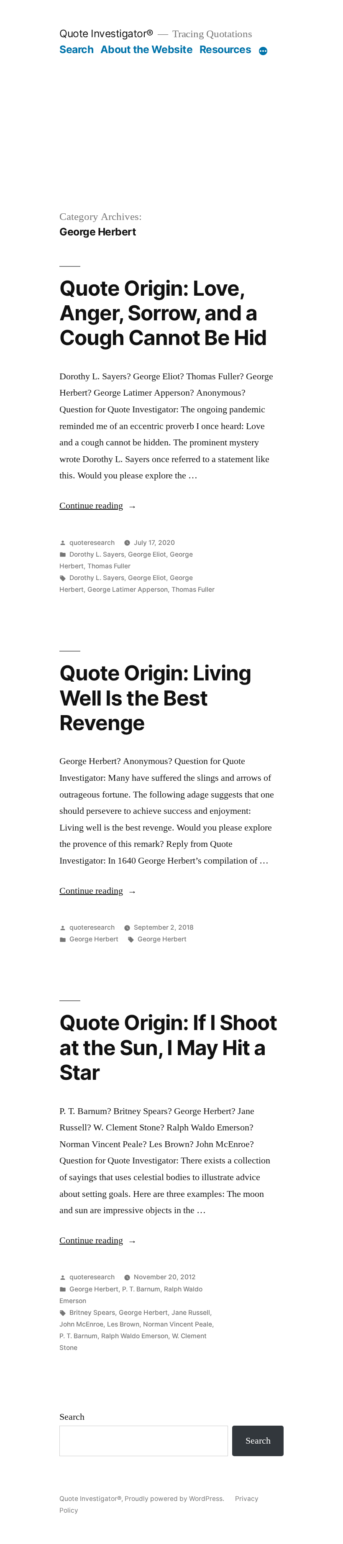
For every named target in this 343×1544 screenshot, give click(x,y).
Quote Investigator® (106, 33)
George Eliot (147, 554)
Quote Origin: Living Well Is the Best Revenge (155, 697)
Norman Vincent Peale (177, 1324)
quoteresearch (92, 543)
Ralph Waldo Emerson (134, 1336)
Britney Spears (92, 1312)
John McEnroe (81, 1324)
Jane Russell (191, 1312)
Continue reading (98, 505)
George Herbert (93, 939)
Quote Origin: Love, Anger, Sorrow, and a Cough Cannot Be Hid (162, 313)
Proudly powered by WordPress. (175, 1499)
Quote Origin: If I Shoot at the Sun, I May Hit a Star (168, 1047)
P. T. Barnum (141, 1289)
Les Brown (123, 1324)
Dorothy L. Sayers (96, 554)
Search (76, 49)
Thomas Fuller (109, 566)
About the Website (146, 49)
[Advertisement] (171, 146)
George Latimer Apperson (127, 589)
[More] (263, 51)
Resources (225, 49)
